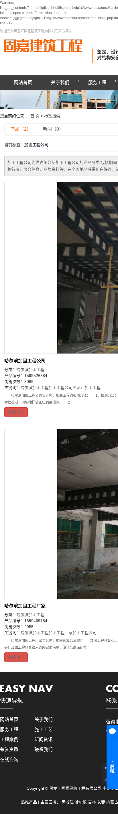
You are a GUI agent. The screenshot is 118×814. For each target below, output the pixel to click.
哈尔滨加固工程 (30, 369)
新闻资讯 (43, 739)
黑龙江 (68, 802)
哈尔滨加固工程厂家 (25, 605)
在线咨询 (9, 759)
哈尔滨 (81, 802)
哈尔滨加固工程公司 (25, 360)
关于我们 (60, 82)
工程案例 (9, 739)
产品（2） (20, 129)
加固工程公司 (60, 387)
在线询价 (16, 412)
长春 (101, 802)
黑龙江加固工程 (86, 387)
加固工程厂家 (60, 632)
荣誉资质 (9, 749)
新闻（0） (53, 129)
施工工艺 (43, 729)
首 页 (35, 116)
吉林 (92, 802)
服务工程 (97, 82)
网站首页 (23, 82)
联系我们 (43, 749)
